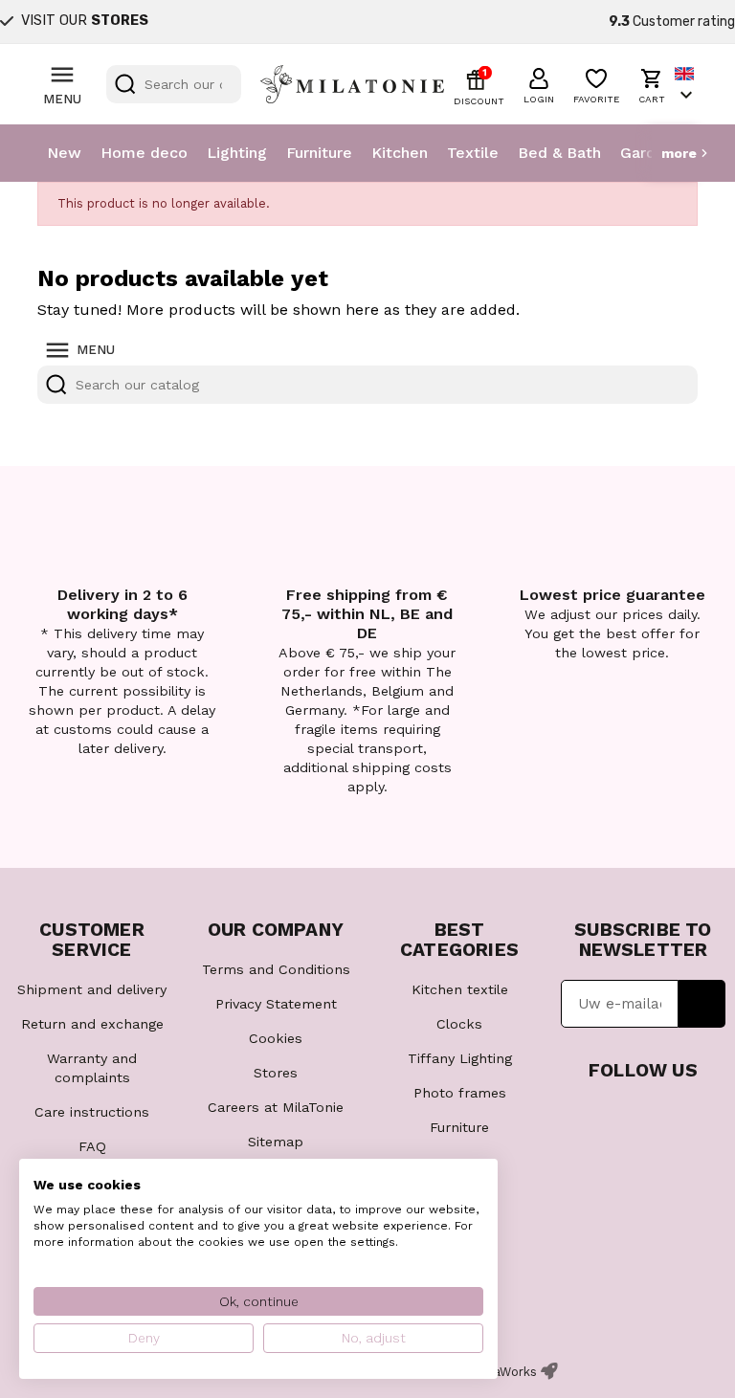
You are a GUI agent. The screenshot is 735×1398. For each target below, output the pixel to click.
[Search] (125, 84)
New (64, 153)
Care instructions (91, 1112)
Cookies (275, 1038)
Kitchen (399, 153)
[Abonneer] (702, 1004)
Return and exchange (92, 1024)
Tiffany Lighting (460, 1058)
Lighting (237, 153)
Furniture (319, 153)
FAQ (92, 1146)
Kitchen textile (460, 989)
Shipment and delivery (92, 989)
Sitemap (275, 1141)
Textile (473, 153)
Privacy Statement (276, 1003)
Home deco (144, 153)
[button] (538, 83)
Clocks (459, 1024)
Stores (276, 1072)
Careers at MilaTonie (276, 1107)
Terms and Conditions (276, 969)
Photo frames (459, 1092)
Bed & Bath (559, 153)
